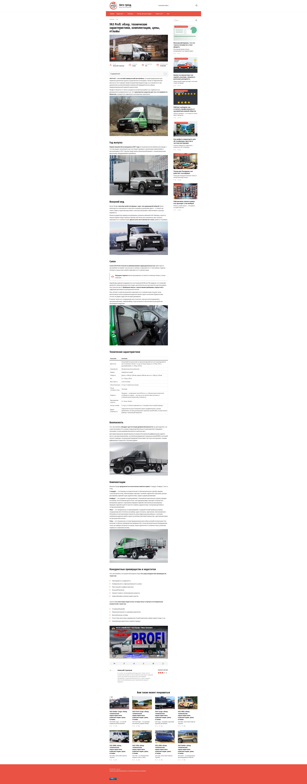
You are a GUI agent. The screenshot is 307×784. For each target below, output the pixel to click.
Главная (112, 14)
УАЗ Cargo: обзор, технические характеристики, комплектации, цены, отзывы (163, 715)
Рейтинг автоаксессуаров (144, 14)
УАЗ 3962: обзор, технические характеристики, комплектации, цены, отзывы (186, 715)
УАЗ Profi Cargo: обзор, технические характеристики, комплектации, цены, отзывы (140, 715)
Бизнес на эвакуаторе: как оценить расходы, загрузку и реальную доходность (184, 77)
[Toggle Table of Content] (164, 74)
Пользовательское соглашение (137, 771)
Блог (168, 14)
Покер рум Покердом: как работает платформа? (183, 172)
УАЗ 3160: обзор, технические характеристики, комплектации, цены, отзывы (140, 749)
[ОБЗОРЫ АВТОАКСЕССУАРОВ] (185, 168)
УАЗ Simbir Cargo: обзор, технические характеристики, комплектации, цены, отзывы (118, 715)
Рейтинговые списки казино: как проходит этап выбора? (184, 202)
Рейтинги (130, 14)
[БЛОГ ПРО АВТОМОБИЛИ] (185, 72)
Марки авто (120, 14)
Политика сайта (163, 5)
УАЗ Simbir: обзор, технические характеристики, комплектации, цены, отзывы (186, 749)
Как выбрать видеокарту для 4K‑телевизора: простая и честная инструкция (184, 141)
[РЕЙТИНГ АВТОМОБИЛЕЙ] (185, 40)
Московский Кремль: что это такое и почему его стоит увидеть (184, 45)
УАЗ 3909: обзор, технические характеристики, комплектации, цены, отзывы (118, 749)
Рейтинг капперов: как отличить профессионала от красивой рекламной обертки (184, 109)
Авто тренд (125, 5)
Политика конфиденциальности (119, 771)
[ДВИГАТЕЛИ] (185, 198)
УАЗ (113, 58)
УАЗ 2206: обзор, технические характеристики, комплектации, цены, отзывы (163, 749)
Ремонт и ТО (159, 14)
